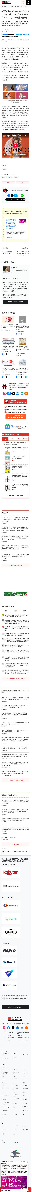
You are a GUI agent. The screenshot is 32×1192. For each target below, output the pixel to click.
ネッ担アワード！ (15, 1054)
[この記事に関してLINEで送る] (22, 195)
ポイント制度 (25, 1088)
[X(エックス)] (13, 393)
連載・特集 (4, 6)
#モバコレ (10, 177)
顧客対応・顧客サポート (16, 1099)
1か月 (24, 611)
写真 (14, 1092)
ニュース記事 (15, 1142)
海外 (12, 6)
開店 (14, 1107)
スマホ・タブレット (5, 1088)
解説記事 (4, 1142)
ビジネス (19, 438)
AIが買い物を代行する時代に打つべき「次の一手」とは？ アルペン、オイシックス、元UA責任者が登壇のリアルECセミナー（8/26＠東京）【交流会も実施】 (14, 1166)
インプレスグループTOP (23, 1041)
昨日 (6, 611)
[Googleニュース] (22, 393)
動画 (24, 1092)
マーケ (12, 438)
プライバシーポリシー (10, 1037)
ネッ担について (5, 1058)
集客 (24, 1069)
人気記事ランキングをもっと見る (16, 679)
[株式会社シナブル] (9, 985)
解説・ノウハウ (5, 1130)
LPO (3, 1085)
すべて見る (16, 844)
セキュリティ (25, 1103)
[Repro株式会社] (9, 950)
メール (14, 1076)
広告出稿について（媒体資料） (23, 1032)
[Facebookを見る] (8, 1027)
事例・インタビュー (25, 1130)
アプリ (24, 1079)
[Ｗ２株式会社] (9, 973)
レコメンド (4, 1092)
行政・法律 (15, 1114)
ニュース (3, 850)
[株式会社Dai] (11, 918)
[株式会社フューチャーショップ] (11, 905)
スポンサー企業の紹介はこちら (15, 1007)
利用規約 (20, 1035)
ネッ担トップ (4, 848)
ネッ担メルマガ (26, 1054)
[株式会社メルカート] (9, 962)
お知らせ (24, 1126)
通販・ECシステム (26, 1111)
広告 (3, 1079)
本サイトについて (9, 1032)
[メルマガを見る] (4, 1027)
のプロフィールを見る (15, 302)
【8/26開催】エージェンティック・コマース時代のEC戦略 (17, 40)
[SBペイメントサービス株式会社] (11, 886)
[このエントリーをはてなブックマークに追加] (15, 195)
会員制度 (14, 1082)
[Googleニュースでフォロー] (22, 1027)
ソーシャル (25, 1076)
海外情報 (17, 6)
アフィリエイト (26, 1073)
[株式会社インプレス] (15, 1154)
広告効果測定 (5, 1095)
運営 (24, 1095)
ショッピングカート (5, 1111)
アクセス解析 (15, 1085)
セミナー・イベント (15, 1126)
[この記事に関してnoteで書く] (18, 195)
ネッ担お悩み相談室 (23, 387)
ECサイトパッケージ (25, 1107)
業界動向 (4, 1114)
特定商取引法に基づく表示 (23, 1038)
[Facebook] (9, 393)
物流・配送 (25, 1099)
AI (25, 6)
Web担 (10, 389)
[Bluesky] (17, 1027)
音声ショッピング (16, 1079)
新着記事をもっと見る (16, 565)
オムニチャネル (5, 1107)
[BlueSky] (17, 393)
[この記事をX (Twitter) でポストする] (12, 195)
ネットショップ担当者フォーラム (6, 2)
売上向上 (4, 1082)
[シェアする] (8, 195)
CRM (24, 1082)
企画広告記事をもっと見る (16, 780)
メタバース (15, 1069)
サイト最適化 (25, 1085)
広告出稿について (15, 1058)
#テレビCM (4, 177)
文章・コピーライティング (16, 1095)
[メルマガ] (5, 393)
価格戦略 (4, 1099)
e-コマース (5, 438)
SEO (3, 1076)
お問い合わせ (8, 1035)
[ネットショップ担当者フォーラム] (15, 1020)
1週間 (15, 611)
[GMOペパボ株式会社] (11, 932)
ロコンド (5, 169)
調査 (24, 1114)
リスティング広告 (16, 1073)
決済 (14, 1111)
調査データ (15, 1130)
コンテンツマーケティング (5, 1073)
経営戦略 (25, 438)
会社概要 (7, 1041)
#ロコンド (16, 177)
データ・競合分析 (16, 1088)
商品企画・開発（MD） (5, 1103)
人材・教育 (15, 1103)
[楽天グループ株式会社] (11, 872)
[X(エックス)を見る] (13, 1027)
